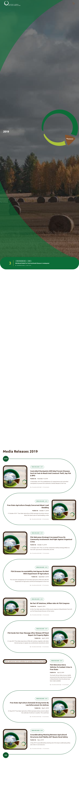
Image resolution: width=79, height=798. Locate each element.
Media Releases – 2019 (37, 466)
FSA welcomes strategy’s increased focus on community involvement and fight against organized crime (51, 539)
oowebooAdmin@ (36, 487)
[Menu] (74, 3)
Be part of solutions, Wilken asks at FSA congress (49, 603)
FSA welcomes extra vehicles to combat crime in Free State (61, 667)
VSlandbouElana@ (21, 265)
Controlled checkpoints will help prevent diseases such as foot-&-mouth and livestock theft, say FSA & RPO (50, 473)
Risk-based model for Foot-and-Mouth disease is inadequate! (32, 263)
